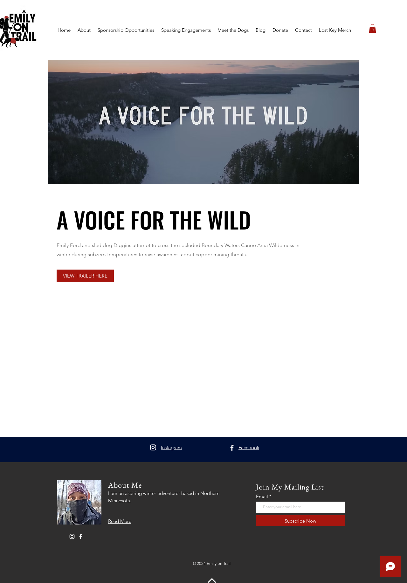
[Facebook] (232, 448)
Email (262, 496)
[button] (372, 28)
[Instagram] (153, 447)
